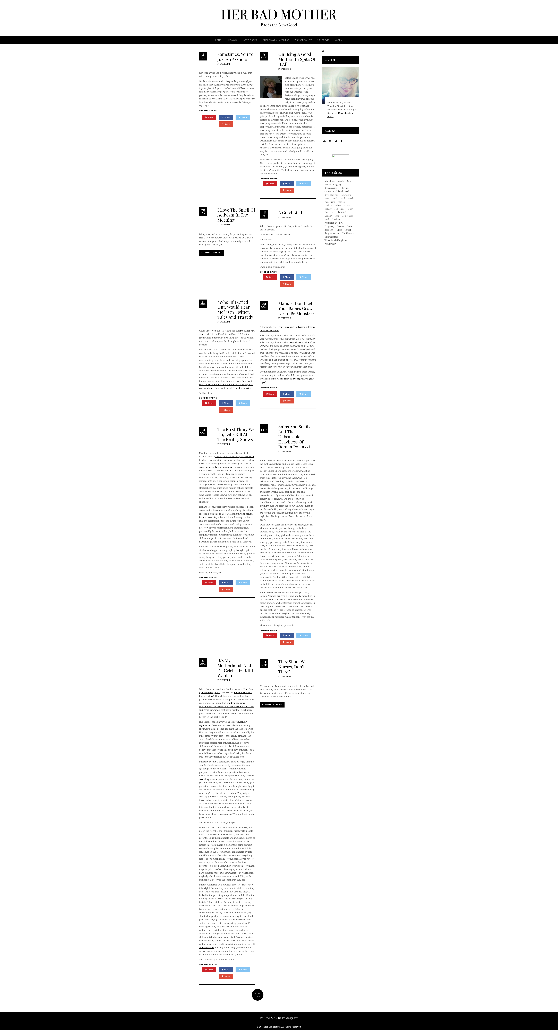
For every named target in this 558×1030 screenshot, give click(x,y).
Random (340, 226)
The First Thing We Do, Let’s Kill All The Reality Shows (235, 434)
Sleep (339, 230)
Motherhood (347, 216)
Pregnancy (329, 226)
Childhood (338, 191)
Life (332, 212)
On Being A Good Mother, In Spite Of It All (296, 59)
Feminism (328, 205)
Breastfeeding (330, 188)
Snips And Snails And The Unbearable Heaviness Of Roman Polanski (294, 436)
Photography (330, 223)
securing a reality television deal (216, 467)
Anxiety (340, 181)
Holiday (327, 209)
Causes (327, 191)
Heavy (347, 205)
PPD (341, 223)
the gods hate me (332, 233)
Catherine (225, 64)
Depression (346, 195)
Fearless (341, 202)
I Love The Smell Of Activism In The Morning (236, 214)
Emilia (335, 198)
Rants (349, 226)
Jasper (350, 209)
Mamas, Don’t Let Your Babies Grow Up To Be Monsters (296, 308)
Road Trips (329, 230)
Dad (347, 191)
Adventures (329, 181)
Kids (326, 212)
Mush (326, 219)
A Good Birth (291, 212)
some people (209, 761)
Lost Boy (328, 216)
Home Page (339, 209)
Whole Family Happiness (335, 240)
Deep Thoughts (331, 195)
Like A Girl (341, 212)
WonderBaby (330, 244)
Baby (349, 181)
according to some (208, 779)
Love (337, 216)
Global (338, 205)
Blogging (337, 184)
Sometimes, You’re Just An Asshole (235, 57)
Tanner (348, 230)
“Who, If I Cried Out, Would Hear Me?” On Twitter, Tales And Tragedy (235, 310)
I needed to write (242, 388)
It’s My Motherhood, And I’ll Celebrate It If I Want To (235, 668)
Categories (344, 188)
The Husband (348, 233)
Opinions (336, 219)
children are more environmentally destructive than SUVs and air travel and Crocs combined (226, 706)
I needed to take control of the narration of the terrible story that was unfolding (226, 384)
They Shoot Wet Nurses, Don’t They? (293, 666)
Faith (343, 198)
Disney (327, 198)
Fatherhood (329, 202)
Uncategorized (331, 237)
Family (351, 198)
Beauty (327, 184)
